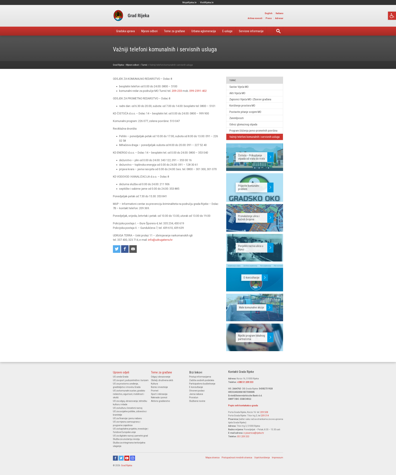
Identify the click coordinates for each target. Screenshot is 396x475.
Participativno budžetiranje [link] (202, 383)
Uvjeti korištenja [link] (262, 457)
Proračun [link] (193, 397)
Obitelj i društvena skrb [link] (162, 380)
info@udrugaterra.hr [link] (160, 239)
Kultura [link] (154, 383)
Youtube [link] (126, 458)
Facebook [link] (115, 458)
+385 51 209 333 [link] (245, 382)
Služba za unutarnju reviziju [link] (126, 439)
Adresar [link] (279, 18)
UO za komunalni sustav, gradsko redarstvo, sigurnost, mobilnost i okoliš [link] (129, 394)
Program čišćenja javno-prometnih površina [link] (253, 130)
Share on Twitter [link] (116, 249)
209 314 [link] (265, 415)
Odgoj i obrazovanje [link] (160, 376)
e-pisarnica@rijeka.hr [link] (253, 433)
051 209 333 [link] (243, 436)
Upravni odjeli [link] (121, 372)
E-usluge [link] (227, 31)
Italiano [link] (279, 13)
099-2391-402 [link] (198, 90)
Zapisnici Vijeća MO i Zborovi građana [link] (250, 99)
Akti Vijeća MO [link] (237, 93)
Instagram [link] (132, 458)
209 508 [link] (264, 412)
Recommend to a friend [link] (133, 249)
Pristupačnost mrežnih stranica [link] (237, 457)
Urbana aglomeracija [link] (203, 31)
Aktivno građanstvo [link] (160, 401)
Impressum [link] (277, 457)
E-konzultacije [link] (196, 387)
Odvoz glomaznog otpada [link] (243, 124)
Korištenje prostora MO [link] (242, 105)
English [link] (268, 13)
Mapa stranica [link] (213, 457)
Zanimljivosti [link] (236, 118)
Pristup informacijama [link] (200, 376)
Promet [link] (154, 390)
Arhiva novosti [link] (255, 18)
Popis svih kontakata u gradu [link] (243, 405)
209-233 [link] (177, 90)
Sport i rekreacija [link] (159, 394)
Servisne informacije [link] (251, 31)
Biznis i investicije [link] (159, 387)
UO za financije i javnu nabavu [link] (127, 418)
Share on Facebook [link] (125, 249)
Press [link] (269, 18)
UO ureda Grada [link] (120, 376)
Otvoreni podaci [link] (196, 390)
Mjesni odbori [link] (149, 31)
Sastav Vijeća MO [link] (239, 86)
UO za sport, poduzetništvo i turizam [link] (130, 380)
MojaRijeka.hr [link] (189, 2)
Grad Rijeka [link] (126, 465)
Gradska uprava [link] (125, 31)
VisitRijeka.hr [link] (207, 2)
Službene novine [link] (197, 401)
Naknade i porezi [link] (159, 397)
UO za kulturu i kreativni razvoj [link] (127, 408)
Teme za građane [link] (174, 31)
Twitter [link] (121, 458)
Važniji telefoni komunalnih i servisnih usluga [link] (254, 136)
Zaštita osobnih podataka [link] (201, 380)
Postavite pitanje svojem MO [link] (245, 111)
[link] (392, 16)
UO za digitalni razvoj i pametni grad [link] (130, 435)
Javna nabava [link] (196, 394)
